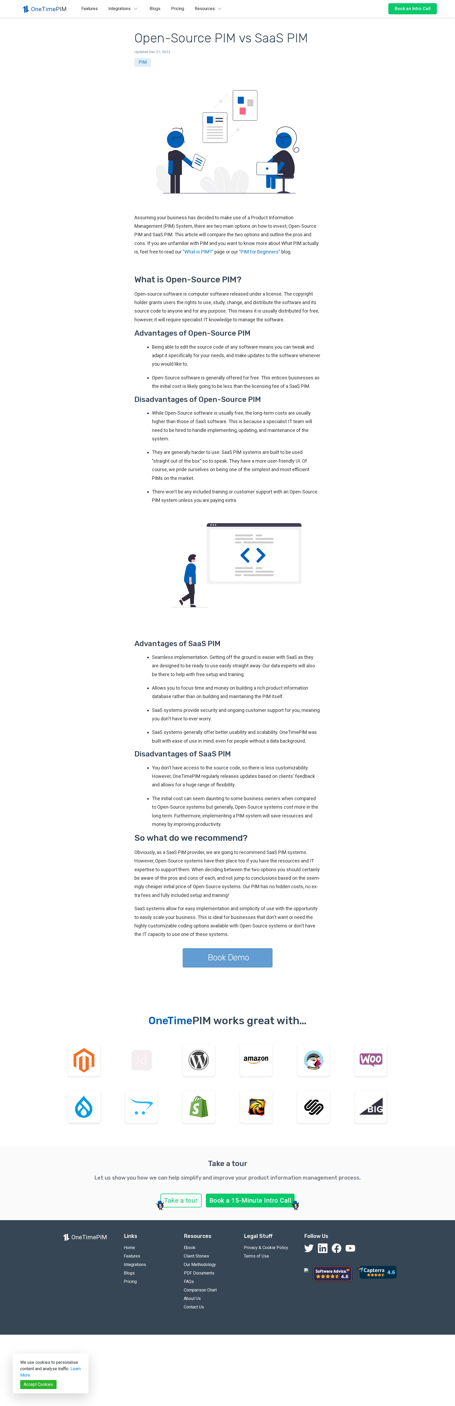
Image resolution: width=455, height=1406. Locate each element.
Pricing (177, 8)
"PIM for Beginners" (259, 252)
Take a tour (181, 1200)
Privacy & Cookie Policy (266, 1247)
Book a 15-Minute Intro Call (250, 1200)
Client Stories (196, 1256)
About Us (192, 1298)
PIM (143, 62)
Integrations (135, 1264)
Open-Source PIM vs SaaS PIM (221, 38)
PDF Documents (199, 1273)
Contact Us (194, 1306)
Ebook (189, 1247)
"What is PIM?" (198, 252)
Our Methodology (200, 1264)
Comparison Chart (200, 1290)
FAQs (189, 1281)
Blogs (155, 8)
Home (129, 1247)
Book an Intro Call (413, 8)
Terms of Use (256, 1256)
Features (89, 8)
